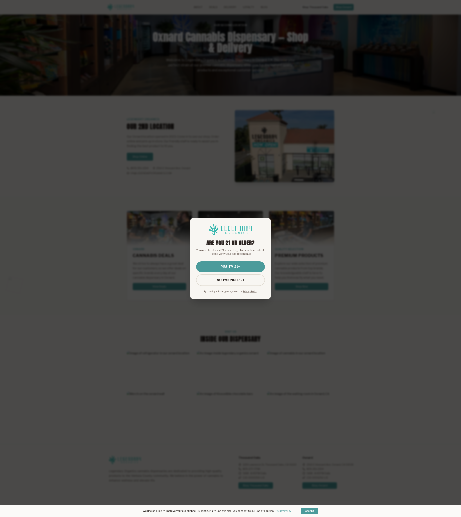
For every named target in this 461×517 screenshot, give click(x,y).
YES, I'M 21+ (230, 267)
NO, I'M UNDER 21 (230, 280)
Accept (309, 510)
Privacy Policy (283, 510)
